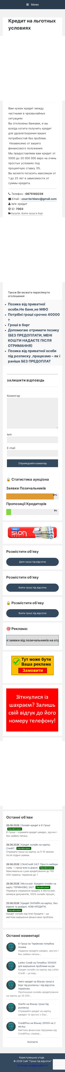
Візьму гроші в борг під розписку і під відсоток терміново (36, 985)
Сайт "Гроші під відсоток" (37, 1061)
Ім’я (9, 434)
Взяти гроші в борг (32, 213)
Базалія (15, 213)
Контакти (32, 1042)
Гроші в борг (19, 325)
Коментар (13, 395)
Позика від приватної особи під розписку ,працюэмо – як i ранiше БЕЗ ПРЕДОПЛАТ (34, 356)
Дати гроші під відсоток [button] (32, 561)
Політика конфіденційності (32, 1065)
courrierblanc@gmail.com (39, 199)
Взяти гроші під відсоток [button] (32, 587)
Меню (34, 4)
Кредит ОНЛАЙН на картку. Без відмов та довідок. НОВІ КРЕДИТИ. (32, 906)
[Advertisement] (32, 68)
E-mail (11, 448)
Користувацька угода (31, 1057)
